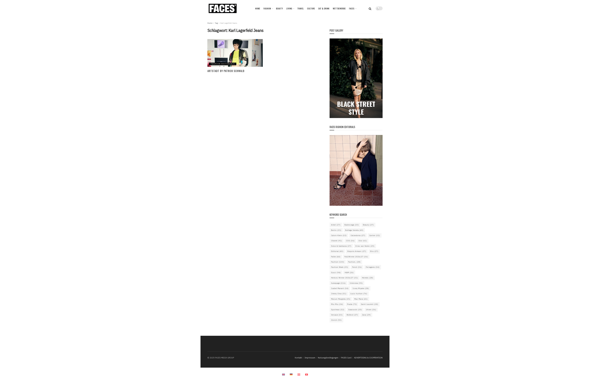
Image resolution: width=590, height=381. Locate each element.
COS (350, 241)
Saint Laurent (369, 304)
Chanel (336, 241)
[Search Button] (370, 8)
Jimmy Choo (338, 294)
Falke (335, 257)
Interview (356, 283)
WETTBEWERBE (339, 8)
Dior (363, 241)
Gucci (336, 272)
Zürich (336, 320)
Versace (337, 315)
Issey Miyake (361, 288)
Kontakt (298, 357)
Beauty (368, 225)
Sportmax (337, 310)
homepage (338, 283)
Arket (335, 225)
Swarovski (355, 310)
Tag (216, 23)
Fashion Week (339, 267)
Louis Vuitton (358, 294)
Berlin (336, 230)
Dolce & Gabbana (341, 246)
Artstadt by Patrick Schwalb (225, 71)
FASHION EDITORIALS (223, 64)
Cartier (374, 235)
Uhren (371, 310)
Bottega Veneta (354, 230)
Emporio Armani (356, 251)
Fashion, (354, 262)
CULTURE (311, 8)
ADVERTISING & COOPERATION (368, 357)
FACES (351, 8)
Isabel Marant (340, 288)
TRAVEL (300, 8)
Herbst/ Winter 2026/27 (344, 278)
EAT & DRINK (323, 8)
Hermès (367, 278)
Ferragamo (373, 267)
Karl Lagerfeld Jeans (228, 23)
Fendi (357, 267)
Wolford (352, 315)
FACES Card (346, 357)
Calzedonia (358, 235)
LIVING (289, 8)
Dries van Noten (364, 246)
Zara (366, 315)
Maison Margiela (340, 299)
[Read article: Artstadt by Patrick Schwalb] (235, 53)
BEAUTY (279, 8)
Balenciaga (351, 225)
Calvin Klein (339, 235)
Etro (374, 251)
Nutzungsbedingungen (328, 357)
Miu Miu (337, 304)
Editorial (337, 251)
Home (257, 8)
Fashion (337, 262)
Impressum (310, 357)
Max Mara (361, 299)
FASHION (267, 8)
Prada (352, 304)
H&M (349, 272)
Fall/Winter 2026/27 (356, 257)
